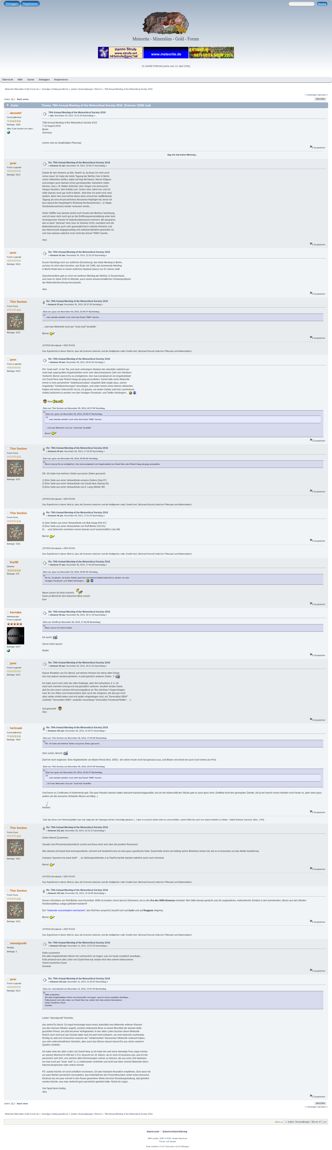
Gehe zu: (279, 1122)
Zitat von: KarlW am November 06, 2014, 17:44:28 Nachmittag (71, 622)
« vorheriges (311, 95)
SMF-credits (153, 1138)
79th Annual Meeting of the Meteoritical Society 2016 (77, 112)
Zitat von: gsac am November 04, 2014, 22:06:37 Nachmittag (71, 312)
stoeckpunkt (18, 943)
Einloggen (12, 3)
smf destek (171, 1141)
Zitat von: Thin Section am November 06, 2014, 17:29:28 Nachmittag (74, 738)
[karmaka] (8, 651)
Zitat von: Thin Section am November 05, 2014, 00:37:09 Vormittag (74, 408)
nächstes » (322, 95)
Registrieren (30, 3)
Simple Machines (179, 1138)
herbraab (16, 728)
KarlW (14, 562)
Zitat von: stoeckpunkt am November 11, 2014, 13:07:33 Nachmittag (74, 989)
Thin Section (18, 301)
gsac (13, 163)
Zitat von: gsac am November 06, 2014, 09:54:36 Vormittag (70, 458)
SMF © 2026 (165, 1138)
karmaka (15, 612)
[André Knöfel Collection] (8, 133)
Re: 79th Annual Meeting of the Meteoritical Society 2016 (79, 162)
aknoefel (15, 113)
